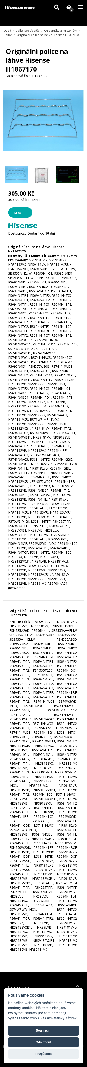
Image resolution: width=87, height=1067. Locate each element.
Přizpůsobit (43, 1054)
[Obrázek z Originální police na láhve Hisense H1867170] (16, 174)
